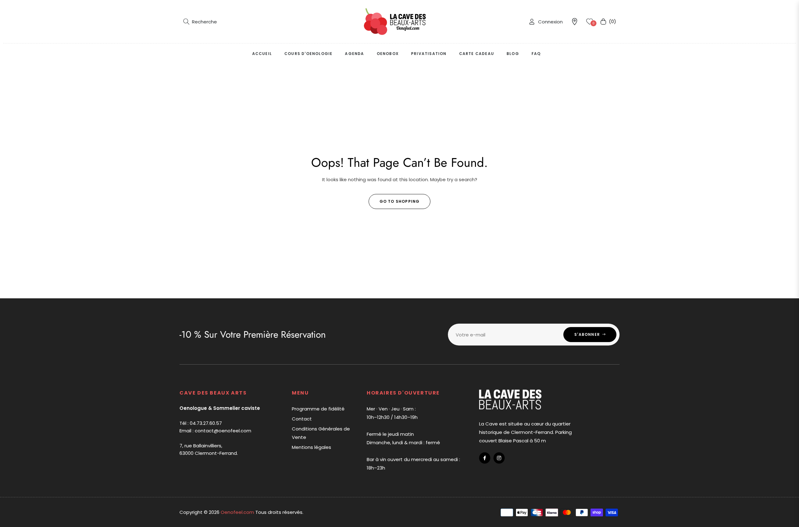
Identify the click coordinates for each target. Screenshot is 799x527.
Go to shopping (400, 201)
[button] (200, 21)
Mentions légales (311, 447)
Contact (302, 418)
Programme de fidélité (318, 408)
